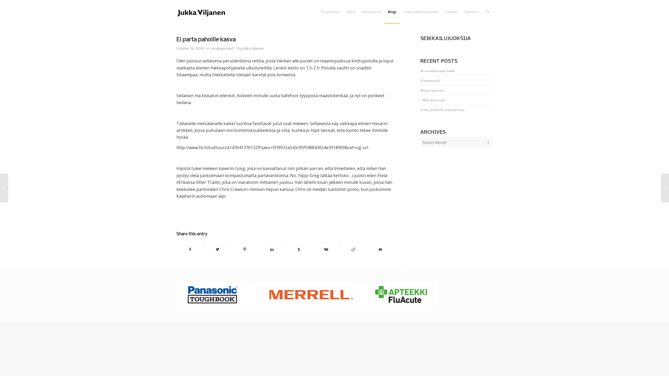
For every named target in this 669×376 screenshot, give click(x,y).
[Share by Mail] (380, 249)
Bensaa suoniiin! (432, 90)
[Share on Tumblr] (299, 249)
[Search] (487, 11)
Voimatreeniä (430, 80)
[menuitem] (330, 11)
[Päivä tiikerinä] (4, 188)
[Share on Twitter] (217, 249)
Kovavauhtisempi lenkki (437, 70)
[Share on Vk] (326, 249)
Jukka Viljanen (253, 48)
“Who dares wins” (433, 99)
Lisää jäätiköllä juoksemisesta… (443, 109)
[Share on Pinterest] (244, 249)
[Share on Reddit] (353, 249)
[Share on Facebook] (190, 249)
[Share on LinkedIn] (271, 249)
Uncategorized (221, 48)
